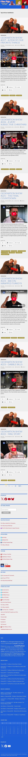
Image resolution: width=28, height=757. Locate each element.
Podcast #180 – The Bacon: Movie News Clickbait (11, 664)
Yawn (14, 655)
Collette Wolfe (5, 95)
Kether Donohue (20, 649)
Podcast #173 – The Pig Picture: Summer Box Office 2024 (13, 683)
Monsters (16, 651)
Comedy (14, 643)
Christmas (3, 643)
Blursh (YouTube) (5, 599)
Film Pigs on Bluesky (5, 544)
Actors (7, 641)
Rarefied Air (3, 621)
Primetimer (3, 619)
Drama (2, 646)
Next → (20, 486)
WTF (12, 655)
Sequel (15, 653)
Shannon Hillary (5, 254)
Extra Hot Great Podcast (6, 602)
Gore (6, 648)
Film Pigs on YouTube (6, 554)
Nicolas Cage (3, 653)
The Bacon (18, 654)
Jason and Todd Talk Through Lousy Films (9, 612)
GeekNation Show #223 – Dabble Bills (11, 363)
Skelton (2, 692)
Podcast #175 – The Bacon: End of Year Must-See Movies (13, 678)
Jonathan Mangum (13, 649)
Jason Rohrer (4, 252)
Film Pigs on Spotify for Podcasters (8, 523)
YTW (22, 655)
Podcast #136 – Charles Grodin (14, 706)
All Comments (11, 575)
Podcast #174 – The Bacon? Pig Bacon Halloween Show (12, 681)
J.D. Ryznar (7, 649)
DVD (5, 646)
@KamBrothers (5, 592)
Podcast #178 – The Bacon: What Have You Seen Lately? (12, 670)
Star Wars (2, 654)
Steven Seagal (7, 654)
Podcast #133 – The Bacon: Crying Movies (16, 714)
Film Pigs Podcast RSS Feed (6, 525)
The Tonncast (3, 624)
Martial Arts (12, 651)
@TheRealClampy (5, 594)
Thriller (23, 654)
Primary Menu (26, 7)
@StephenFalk (5, 539)
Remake (8, 653)
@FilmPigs (4, 537)
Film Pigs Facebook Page (7, 542)
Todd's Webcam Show (6, 626)
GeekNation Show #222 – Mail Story (11, 432)
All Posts (7, 577)
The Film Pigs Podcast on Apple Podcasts (10, 528)
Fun (11, 646)
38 (15, 486)
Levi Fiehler (19, 95)
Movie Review (20, 651)
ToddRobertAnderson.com (6, 629)
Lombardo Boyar (7, 651)
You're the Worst (18, 655)
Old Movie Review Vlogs (7, 559)
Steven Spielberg (13, 654)
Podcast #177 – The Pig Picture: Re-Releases (10, 672)
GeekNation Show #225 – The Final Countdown (11, 196)
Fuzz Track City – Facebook (7, 609)
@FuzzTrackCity (5, 589)
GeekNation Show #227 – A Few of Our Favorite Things (12, 40)
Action (3, 641)
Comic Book (21, 643)
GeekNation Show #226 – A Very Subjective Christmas (13, 122)
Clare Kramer (8, 643)
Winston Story (11, 407)
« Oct (2, 737)
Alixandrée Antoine (6, 337)
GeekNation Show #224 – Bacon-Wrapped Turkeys (11, 281)
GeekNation (3, 35)
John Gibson (3, 706)
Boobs (20, 641)
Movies (24, 651)
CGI (23, 641)
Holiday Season (19, 647)
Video (3, 45)
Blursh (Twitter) (5, 597)
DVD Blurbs (8, 646)
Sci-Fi (11, 653)
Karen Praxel (19, 252)
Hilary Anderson (12, 647)
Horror (3, 649)
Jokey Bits (3, 614)
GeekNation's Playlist (6, 556)
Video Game (3, 655)
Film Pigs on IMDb (4, 604)
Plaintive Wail (4, 617)
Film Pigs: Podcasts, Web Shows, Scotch (14, 754)
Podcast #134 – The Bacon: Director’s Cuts (16, 708)
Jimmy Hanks (11, 252)
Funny (13, 646)
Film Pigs (18, 45)
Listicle (2, 651)
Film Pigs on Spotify (5, 607)
